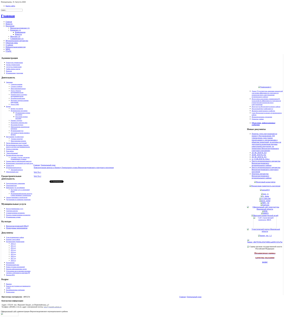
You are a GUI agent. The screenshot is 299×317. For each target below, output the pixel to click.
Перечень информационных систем (16, 269)
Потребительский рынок (18, 98)
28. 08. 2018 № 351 (259, 157)
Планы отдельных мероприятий (15, 267)
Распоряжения (10, 263)
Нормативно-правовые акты (19, 122)
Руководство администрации (14, 62)
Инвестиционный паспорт (18, 88)
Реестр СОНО (15, 104)
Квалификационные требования (15, 290)
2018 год (13, 260)
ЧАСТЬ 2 (37, 176)
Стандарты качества (12, 211)
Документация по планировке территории (18, 199)
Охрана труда (10, 165)
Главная (8, 16)
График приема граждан (13, 69)
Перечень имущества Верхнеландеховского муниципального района (261, 176)
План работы (10, 151)
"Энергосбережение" (12, 153)
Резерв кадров (10, 292)
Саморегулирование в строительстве (16, 197)
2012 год (13, 248)
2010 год (13, 244)
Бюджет (8, 106)
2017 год (13, 258)
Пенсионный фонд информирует (262, 109)
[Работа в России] (265, 205)
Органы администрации (13, 65)
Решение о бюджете (16, 120)
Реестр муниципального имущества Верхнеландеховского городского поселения (266, 169)
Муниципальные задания (13, 217)
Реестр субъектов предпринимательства (17, 91)
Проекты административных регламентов (18, 215)
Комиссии (9, 71)
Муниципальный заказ (12, 265)
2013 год (13, 250)
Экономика (9, 82)
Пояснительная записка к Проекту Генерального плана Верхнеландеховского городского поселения (74, 168)
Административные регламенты (15, 213)
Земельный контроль (17, 170)
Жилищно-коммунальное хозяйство (263, 111)
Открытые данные (258, 119)
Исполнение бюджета (17, 125)
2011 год (13, 246)
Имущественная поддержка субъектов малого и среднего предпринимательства (18, 146)
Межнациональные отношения (262, 117)
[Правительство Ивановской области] (265, 194)
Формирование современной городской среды (19, 163)
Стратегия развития (16, 84)
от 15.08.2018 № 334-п (260, 159)
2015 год (13, 254)
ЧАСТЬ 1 (37, 172)
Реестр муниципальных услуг (14, 209)
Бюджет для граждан (17, 108)
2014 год (13, 252)
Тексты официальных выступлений (16, 143)
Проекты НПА (10, 275)
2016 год (13, 256)
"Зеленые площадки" (17, 139)
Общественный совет (12, 172)
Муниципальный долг (17, 131)
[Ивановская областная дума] (264, 196)
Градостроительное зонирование (15, 183)
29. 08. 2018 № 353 (259, 153)
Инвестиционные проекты (18, 141)
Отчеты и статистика (12, 149)
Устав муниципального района (15, 237)
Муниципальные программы (19, 111)
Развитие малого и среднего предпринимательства (19, 95)
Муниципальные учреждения (14, 73)
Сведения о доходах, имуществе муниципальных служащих (20, 158)
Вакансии (9, 284)
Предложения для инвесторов (15, 137)
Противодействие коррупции (14, 155)
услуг (265, 262)
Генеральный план (11, 185)
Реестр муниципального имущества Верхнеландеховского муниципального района (266, 163)
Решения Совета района (13, 239)
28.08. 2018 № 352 (259, 155)
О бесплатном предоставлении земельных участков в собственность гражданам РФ (18, 272)
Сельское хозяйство (16, 86)
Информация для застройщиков (15, 187)
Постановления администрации (15, 241)
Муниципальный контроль (13, 167)
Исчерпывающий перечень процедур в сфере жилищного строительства (21, 194)
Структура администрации (13, 67)
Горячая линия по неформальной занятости (18, 161)
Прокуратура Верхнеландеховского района (266, 106)
